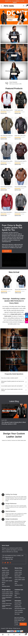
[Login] (23, 6)
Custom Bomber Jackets (7, 593)
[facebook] (26, 314)
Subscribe (23, 624)
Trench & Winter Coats (20, 577)
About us (17, 592)
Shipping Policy (18, 606)
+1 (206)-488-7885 (8, 559)
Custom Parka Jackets (7, 608)
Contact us (17, 593)
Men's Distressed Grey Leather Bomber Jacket (9, 161)
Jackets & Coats (5, 570)
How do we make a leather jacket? (9, 378)
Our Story (6, 251)
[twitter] (26, 316)
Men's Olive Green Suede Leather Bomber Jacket (10, 135)
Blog (16, 595)
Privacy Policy (18, 604)
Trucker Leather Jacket (19, 110)
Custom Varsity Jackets (7, 595)
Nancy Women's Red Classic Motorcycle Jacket (9, 212)
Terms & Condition (19, 612)
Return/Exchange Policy (20, 608)
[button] (4, 112)
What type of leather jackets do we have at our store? (12, 382)
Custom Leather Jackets (7, 592)
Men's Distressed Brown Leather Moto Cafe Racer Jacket (11, 289)
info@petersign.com (8, 557)
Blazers (3, 582)
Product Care (18, 597)
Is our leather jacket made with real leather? (12, 386)
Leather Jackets (5, 572)
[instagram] (26, 322)
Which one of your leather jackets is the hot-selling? (12, 390)
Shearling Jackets (6, 586)
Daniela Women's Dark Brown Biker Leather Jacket (10, 186)
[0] (26, 6)
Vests (3, 584)
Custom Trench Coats (7, 603)
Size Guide (17, 614)
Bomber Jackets (5, 574)
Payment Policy (18, 603)
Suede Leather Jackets (7, 580)
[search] (1, 6)
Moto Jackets (5, 576)
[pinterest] (26, 319)
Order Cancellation (19, 610)
